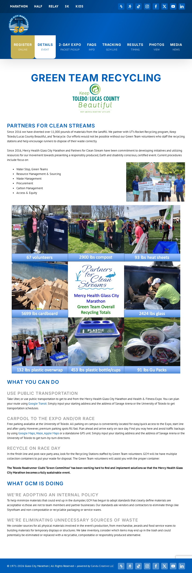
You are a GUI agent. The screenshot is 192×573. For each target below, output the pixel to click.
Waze (39, 433)
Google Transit (37, 404)
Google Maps (26, 433)
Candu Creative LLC (102, 566)
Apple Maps (51, 433)
